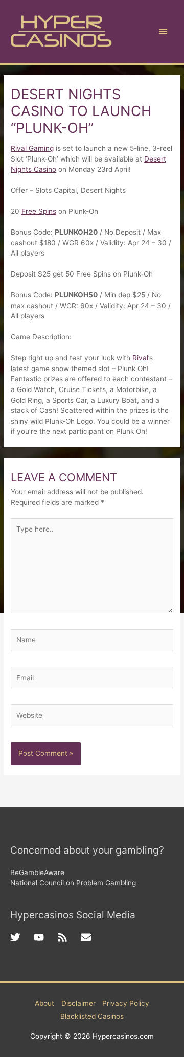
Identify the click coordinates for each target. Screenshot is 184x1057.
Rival (140, 358)
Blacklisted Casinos (92, 1016)
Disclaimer (78, 1003)
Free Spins (38, 211)
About (44, 1003)
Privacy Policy (125, 1003)
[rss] (69, 937)
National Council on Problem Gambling (73, 883)
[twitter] (22, 937)
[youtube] (45, 937)
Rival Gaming (32, 148)
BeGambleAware (37, 872)
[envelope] (87, 937)
